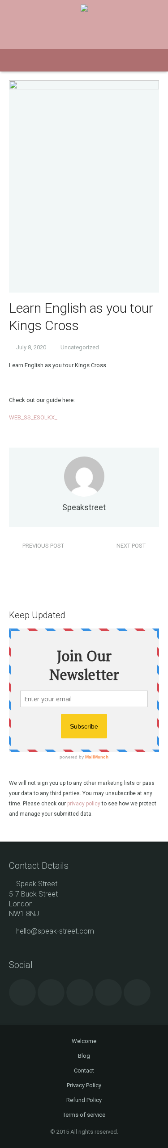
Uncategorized (79, 347)
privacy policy (83, 803)
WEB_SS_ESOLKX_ (33, 417)
